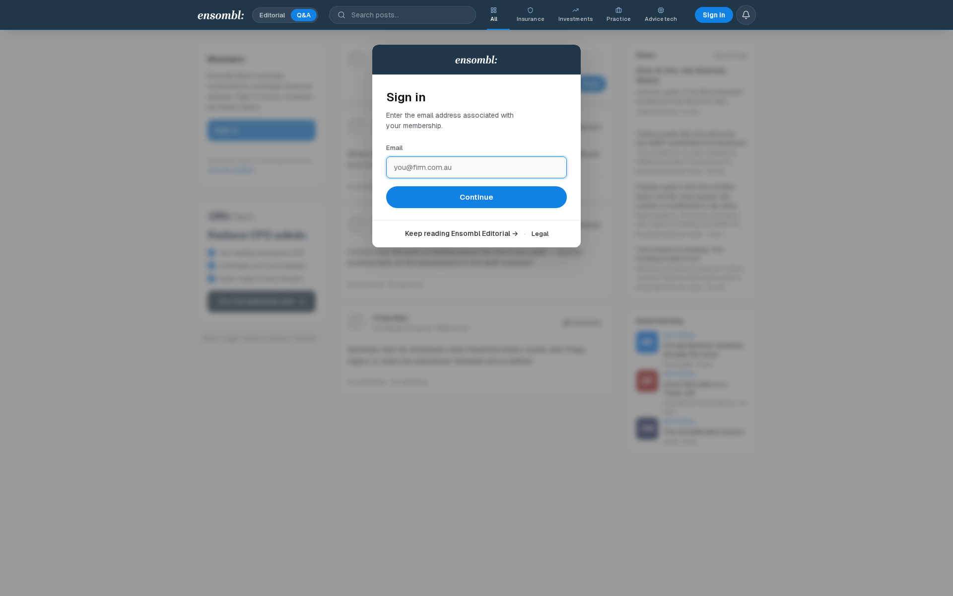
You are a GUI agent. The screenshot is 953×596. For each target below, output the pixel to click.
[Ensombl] (221, 14)
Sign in (714, 14)
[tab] (494, 15)
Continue (476, 197)
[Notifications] (746, 15)
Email (394, 148)
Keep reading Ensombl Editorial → (461, 233)
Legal (540, 233)
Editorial (272, 15)
